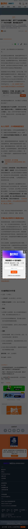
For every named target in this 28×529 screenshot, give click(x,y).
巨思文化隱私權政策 (16, 275)
